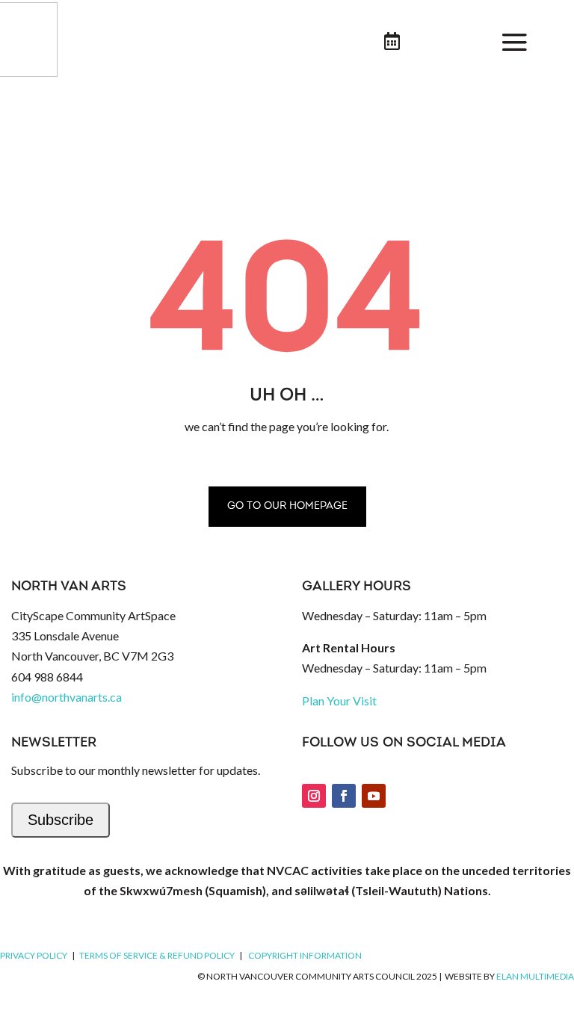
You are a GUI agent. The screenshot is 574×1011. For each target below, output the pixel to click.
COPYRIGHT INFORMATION (305, 955)
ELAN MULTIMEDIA (535, 976)
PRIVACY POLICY (33, 955)
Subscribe (60, 819)
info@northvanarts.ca (66, 697)
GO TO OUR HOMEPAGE (287, 506)
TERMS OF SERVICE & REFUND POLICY (157, 955)
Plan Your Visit (339, 700)
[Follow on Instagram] (314, 796)
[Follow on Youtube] (374, 796)
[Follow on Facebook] (344, 796)
